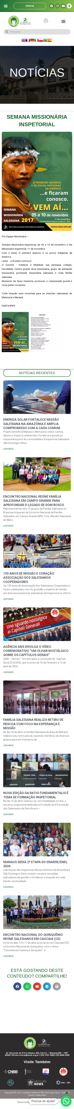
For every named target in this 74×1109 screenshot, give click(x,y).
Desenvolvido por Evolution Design (37, 1102)
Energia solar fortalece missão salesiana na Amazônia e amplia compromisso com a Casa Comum (31, 424)
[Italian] (36, 40)
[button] (6, 6)
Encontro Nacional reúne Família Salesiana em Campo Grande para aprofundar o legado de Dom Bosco (33, 501)
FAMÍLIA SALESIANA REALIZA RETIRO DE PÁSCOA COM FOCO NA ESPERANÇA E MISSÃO (33, 724)
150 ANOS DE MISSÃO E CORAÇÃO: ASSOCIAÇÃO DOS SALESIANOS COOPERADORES (29, 578)
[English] (24, 40)
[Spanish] (49, 40)
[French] (28, 40)
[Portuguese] (45, 40)
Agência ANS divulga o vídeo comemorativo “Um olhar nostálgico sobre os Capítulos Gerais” (35, 651)
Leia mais (8, 449)
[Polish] (41, 40)
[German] (32, 40)
